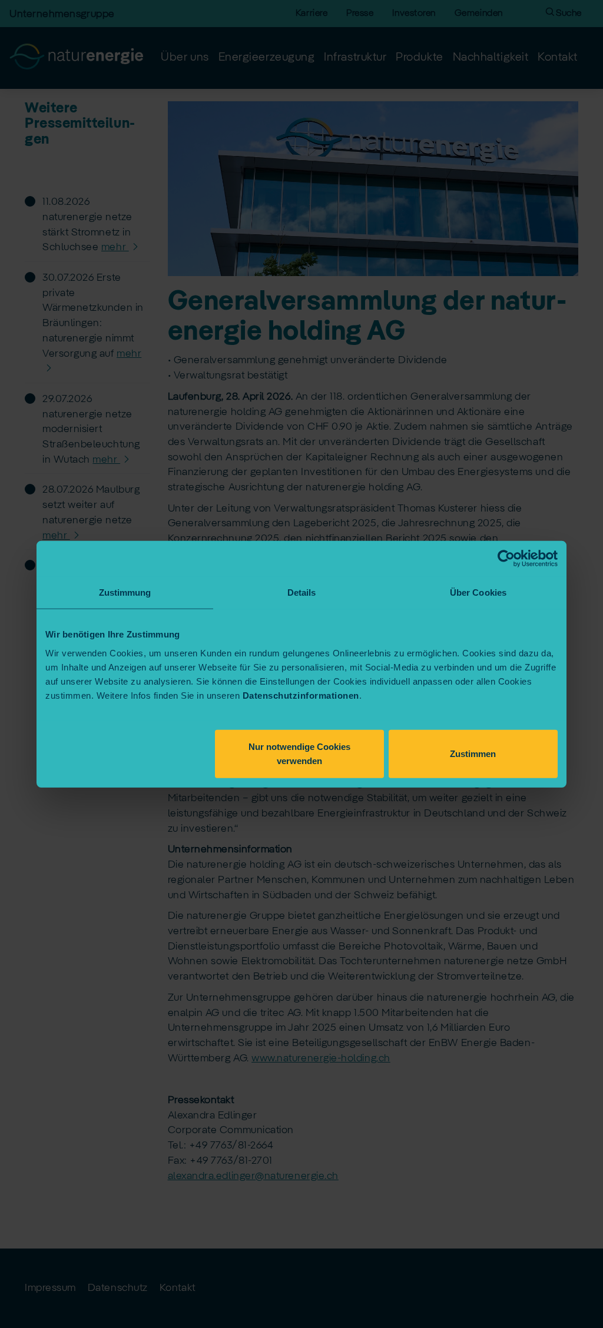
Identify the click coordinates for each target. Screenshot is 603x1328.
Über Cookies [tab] (478, 592)
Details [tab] (301, 592)
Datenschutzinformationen (301, 695)
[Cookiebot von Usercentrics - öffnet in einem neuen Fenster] (506, 558)
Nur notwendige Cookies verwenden (299, 753)
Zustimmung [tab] (125, 592)
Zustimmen (473, 753)
